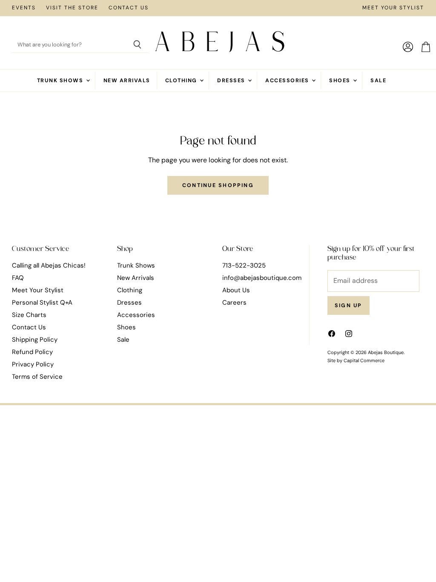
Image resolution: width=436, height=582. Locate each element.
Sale (378, 80)
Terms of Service (37, 376)
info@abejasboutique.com (261, 278)
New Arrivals (126, 80)
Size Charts (29, 315)
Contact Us (129, 8)
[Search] (137, 45)
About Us (236, 290)
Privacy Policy (33, 364)
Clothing (182, 80)
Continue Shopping (218, 185)
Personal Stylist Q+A (42, 302)
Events (24, 8)
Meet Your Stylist (393, 8)
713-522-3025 (244, 265)
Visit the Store (72, 8)
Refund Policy (32, 352)
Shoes (340, 80)
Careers (234, 302)
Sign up (348, 305)
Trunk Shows (61, 80)
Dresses (232, 80)
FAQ (18, 278)
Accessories (288, 80)
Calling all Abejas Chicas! (49, 265)
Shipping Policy (34, 339)
